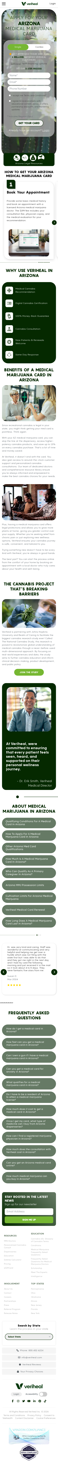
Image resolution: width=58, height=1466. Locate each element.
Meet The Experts (39, 1272)
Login (53, 4)
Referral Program (12, 1309)
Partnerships (10, 1301)
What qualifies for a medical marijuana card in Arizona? (23, 1083)
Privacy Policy (34, 1415)
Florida (34, 1309)
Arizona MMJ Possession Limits (25, 885)
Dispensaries (10, 1252)
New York (35, 1313)
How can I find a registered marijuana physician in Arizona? (29, 1137)
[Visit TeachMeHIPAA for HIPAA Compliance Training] (29, 1452)
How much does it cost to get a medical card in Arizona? (24, 1110)
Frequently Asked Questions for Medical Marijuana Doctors (41, 1261)
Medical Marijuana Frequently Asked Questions (40, 1252)
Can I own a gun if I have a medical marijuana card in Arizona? (27, 1056)
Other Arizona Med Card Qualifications (21, 848)
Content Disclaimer (24, 1418)
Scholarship (36, 1268)
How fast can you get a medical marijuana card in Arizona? (25, 1043)
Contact (7, 1293)
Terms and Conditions (14, 1415)
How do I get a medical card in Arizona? (24, 1030)
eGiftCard (8, 1268)
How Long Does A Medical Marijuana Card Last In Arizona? (29, 922)
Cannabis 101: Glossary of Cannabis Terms (42, 1240)
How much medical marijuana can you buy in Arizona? (26, 1177)
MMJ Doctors (10, 1241)
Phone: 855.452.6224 (31, 1350)
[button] (1, 1002)
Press (6, 1305)
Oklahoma (36, 1297)
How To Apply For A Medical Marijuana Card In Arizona (23, 835)
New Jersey (36, 1305)
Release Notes (11, 1313)
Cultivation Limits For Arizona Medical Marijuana (29, 897)
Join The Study (29, 672)
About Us (8, 1289)
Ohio (33, 1293)
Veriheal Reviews (31, 1364)
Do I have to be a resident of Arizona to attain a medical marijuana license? (28, 1097)
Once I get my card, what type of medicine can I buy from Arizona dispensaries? (26, 1124)
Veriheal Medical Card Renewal (25, 910)
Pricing (7, 1264)
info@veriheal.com (32, 1357)
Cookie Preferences (46, 1418)
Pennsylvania (37, 1289)
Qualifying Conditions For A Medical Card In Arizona (28, 823)
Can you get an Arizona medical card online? (28, 1164)
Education (9, 1256)
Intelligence (36, 1276)
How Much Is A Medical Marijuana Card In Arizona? (27, 860)
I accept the (29, 96)
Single (18, 47)
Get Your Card (29, 123)
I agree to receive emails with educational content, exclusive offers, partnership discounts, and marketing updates (30, 105)
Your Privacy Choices (31, 1372)
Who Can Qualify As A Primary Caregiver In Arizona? (25, 873)
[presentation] (4, 222)
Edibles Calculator (12, 1260)
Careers (7, 1297)
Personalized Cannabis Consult (15, 1246)
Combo (39, 47)
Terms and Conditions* (35, 96)
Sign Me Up (29, 1219)
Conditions (36, 1245)
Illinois (34, 1301)
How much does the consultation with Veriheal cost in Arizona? (28, 1150)
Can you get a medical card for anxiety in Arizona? (25, 1070)
